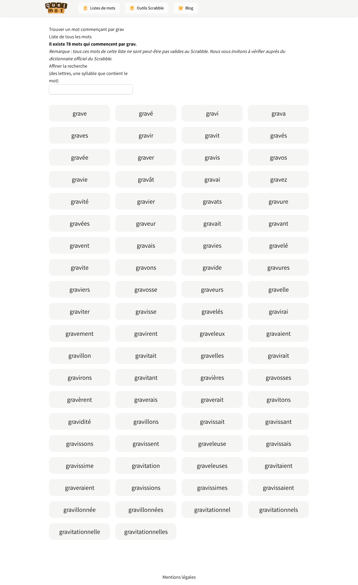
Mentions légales (179, 577)
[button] (99, 8)
